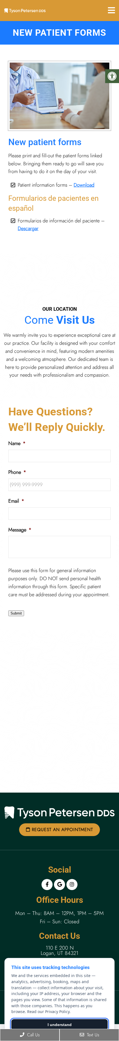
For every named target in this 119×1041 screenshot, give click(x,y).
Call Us (33, 1035)
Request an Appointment (61, 829)
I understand (60, 1024)
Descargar (28, 228)
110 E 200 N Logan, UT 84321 (59, 950)
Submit (16, 613)
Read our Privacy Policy (48, 1011)
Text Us (92, 1035)
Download (84, 185)
